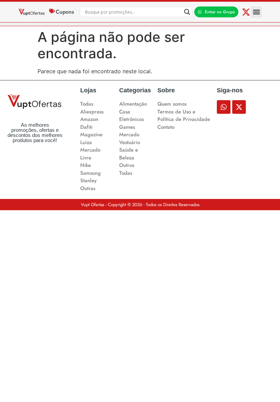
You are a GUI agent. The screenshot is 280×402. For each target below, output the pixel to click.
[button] (256, 12)
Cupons (65, 12)
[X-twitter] (246, 12)
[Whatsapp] (223, 107)
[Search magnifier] (187, 12)
